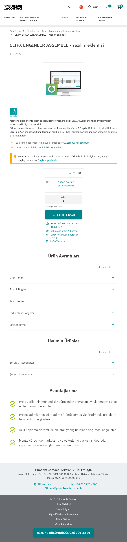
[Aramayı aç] (69, 7)
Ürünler (9, 17)
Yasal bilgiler (63, 509)
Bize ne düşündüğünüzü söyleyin (63, 533)
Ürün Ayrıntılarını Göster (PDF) (64, 236)
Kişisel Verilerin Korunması (63, 514)
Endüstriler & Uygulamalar (29, 19)
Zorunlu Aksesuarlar (77, 142)
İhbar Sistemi (63, 519)
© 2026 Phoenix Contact (63, 499)
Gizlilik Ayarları (63, 524)
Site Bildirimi (64, 504)
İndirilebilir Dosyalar (49, 147)
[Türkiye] (81, 7)
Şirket (65, 17)
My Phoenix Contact (105, 19)
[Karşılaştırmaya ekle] (79, 173)
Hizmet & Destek (81, 19)
